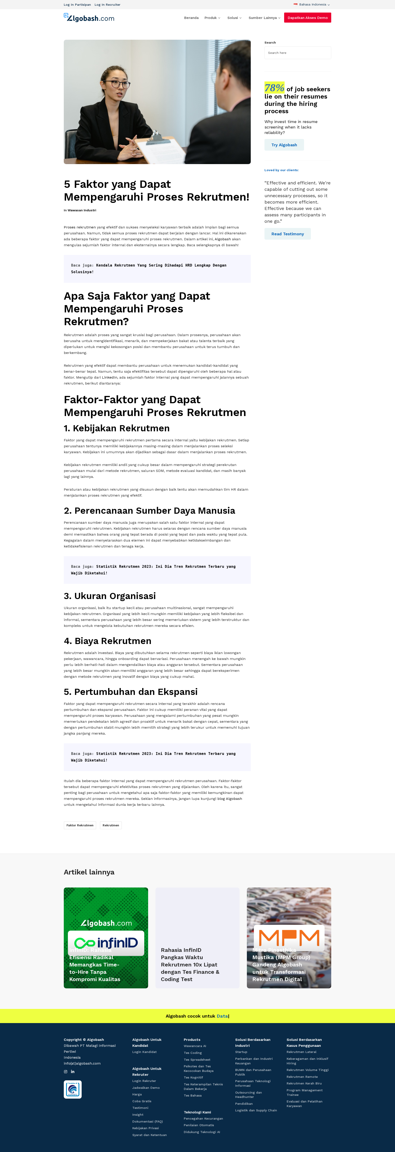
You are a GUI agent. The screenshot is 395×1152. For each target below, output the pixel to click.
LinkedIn (109, 377)
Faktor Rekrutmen (80, 825)
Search (270, 42)
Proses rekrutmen (80, 227)
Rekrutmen (111, 825)
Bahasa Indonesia (312, 4)
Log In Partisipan (77, 4)
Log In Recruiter (107, 4)
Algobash (223, 239)
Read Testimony (287, 233)
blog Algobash (229, 798)
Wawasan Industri (82, 210)
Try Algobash (284, 144)
